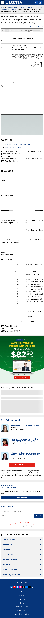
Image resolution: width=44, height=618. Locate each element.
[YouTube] (14, 587)
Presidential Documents (8, 9)
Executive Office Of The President (31, 7)
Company (22, 599)
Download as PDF (36, 26)
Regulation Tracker (12, 7)
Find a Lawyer (7, 506)
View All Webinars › (22, 465)
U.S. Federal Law (9, 559)
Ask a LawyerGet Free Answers (9, 486)
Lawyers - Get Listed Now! (22, 523)
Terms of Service (22, 607)
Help (22, 603)
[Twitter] (29, 587)
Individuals (7, 544)
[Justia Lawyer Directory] (32, 587)
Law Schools (7, 554)
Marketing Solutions (11, 574)
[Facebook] (17, 587)
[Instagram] (20, 587)
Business (6, 549)
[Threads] (23, 587)
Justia (3, 7)
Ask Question (22, 498)
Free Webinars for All (10, 420)
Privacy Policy (22, 610)
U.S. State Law (8, 564)
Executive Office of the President (17, 145)
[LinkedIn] (11, 587)
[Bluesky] (26, 587)
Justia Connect (22, 592)
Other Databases (9, 569)
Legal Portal (22, 595)
